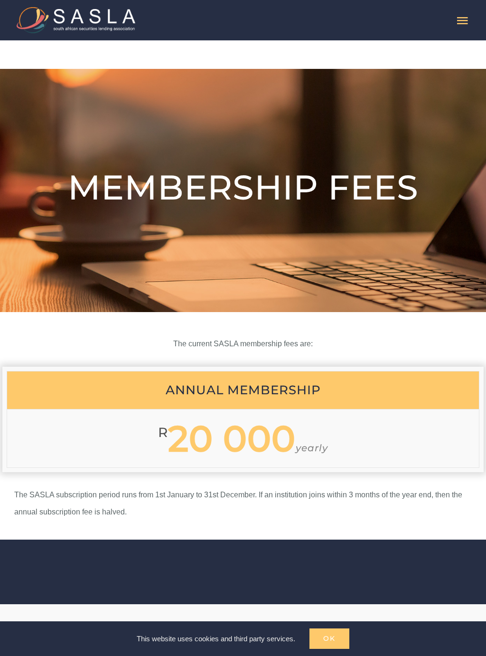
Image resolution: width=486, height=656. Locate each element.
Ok (329, 638)
